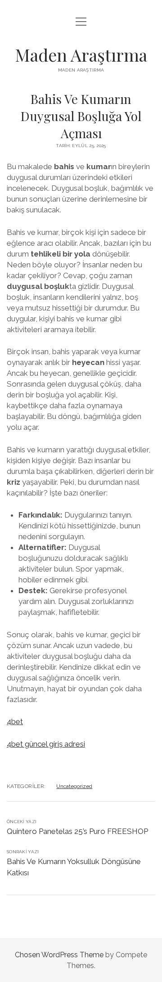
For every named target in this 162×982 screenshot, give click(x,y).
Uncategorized (74, 786)
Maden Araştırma (81, 54)
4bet (15, 721)
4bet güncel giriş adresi (46, 743)
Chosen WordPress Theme (59, 954)
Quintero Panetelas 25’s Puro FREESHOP (77, 831)
